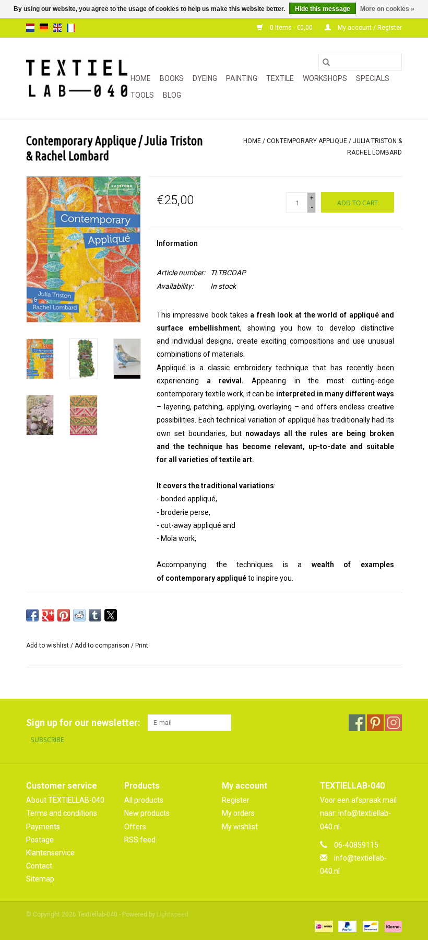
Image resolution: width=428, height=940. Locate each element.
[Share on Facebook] (32, 615)
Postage (40, 840)
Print (141, 645)
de (44, 28)
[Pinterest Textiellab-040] (375, 722)
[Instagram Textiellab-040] (393, 722)
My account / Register (369, 27)
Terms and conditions (61, 813)
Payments (43, 826)
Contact (39, 866)
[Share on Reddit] (79, 615)
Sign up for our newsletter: (83, 722)
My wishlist (240, 826)
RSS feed (140, 840)
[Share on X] (110, 615)
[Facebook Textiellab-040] (357, 722)
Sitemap (40, 879)
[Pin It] (63, 615)
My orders (238, 813)
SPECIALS (372, 78)
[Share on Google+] (48, 615)
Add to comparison (103, 645)
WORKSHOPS (325, 78)
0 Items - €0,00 (291, 27)
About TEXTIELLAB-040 (65, 800)
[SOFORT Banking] (391, 926)
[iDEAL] (322, 926)
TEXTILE (280, 78)
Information (177, 243)
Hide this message (322, 9)
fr (71, 28)
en (57, 28)
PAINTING (241, 78)
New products (147, 813)
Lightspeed (172, 914)
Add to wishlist (48, 645)
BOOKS (172, 78)
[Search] (326, 62)
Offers (135, 826)
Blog (172, 95)
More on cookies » (387, 9)
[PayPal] (346, 926)
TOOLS (142, 95)
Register (235, 800)
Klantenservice (50, 853)
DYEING (205, 78)
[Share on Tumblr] (95, 615)
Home (140, 78)
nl (30, 28)
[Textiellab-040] (76, 78)
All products (143, 800)
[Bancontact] (369, 926)
